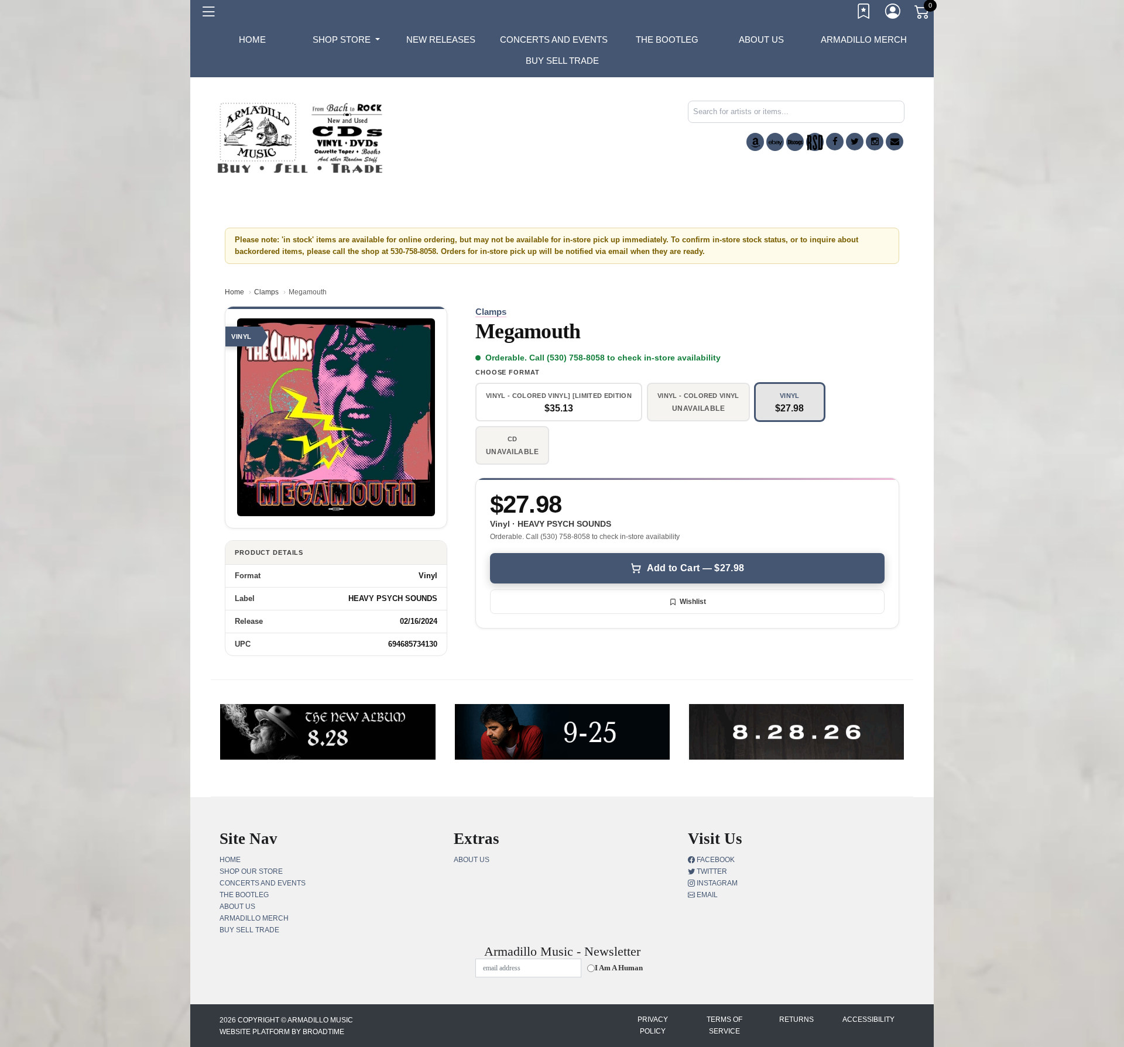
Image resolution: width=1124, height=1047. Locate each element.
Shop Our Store (251, 871)
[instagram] (875, 142)
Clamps (266, 292)
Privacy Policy (653, 1025)
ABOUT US (761, 39)
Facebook (715, 860)
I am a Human (619, 967)
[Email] (894, 142)
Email (706, 895)
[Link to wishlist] (864, 13)
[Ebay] (775, 142)
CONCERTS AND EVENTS (554, 39)
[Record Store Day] (815, 142)
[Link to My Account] (893, 13)
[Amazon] (755, 142)
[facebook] (835, 142)
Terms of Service (724, 1025)
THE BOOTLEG (667, 39)
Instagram (716, 883)
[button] (346, 39)
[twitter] (855, 142)
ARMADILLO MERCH (864, 39)
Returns (796, 1019)
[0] (922, 14)
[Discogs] (795, 142)
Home (234, 292)
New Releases (440, 39)
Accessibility (868, 1019)
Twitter (711, 871)
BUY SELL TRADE (562, 61)
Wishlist (693, 602)
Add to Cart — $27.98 (695, 568)
